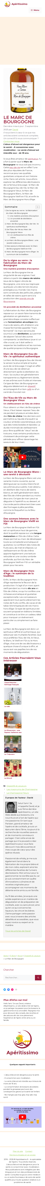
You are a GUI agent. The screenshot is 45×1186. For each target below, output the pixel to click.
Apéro (5, 956)
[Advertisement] (22, 40)
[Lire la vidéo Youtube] (22, 457)
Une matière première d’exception (24, 216)
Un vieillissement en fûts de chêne (22, 236)
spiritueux (33, 159)
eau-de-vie (14, 167)
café (29, 389)
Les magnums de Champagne (22, 789)
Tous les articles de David (18, 931)
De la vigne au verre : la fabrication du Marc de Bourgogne (21, 211)
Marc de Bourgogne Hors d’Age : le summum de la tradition (23, 253)
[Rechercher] (38, 977)
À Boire (13, 956)
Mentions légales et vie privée (22, 1155)
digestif (31, 386)
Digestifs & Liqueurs (16, 786)
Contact (28, 1151)
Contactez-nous (11, 141)
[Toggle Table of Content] (36, 207)
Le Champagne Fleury (18, 793)
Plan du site (18, 1151)
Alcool (20, 956)
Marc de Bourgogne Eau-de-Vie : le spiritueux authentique (23, 225)
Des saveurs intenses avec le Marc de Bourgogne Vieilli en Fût (22, 247)
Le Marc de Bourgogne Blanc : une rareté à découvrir (22, 241)
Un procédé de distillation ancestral (21, 220)
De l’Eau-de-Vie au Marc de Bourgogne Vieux (18, 230)
